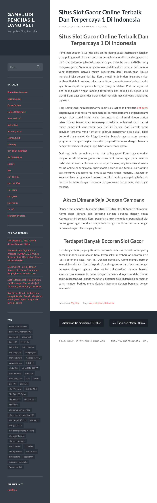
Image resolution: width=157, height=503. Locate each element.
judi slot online (28, 347)
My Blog (12, 144)
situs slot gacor (15, 378)
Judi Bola (12, 489)
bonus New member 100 (20, 331)
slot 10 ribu (13, 176)
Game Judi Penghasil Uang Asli (21, 20)
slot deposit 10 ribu (17, 420)
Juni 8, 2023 (66, 26)
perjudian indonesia (17, 150)
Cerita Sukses (14, 98)
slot (28, 378)
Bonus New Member (18, 92)
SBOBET (30, 363)
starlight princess (16, 215)
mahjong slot (31, 352)
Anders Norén (131, 341)
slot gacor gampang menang (21, 430)
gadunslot (13, 337)
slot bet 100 (14, 183)
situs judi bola (15, 373)
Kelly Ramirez (86, 26)
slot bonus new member (19, 410)
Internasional (14, 118)
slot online (29, 446)
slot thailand (14, 457)
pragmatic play (15, 363)
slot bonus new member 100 (21, 415)
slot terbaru (31, 451)
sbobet (11, 163)
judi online (13, 124)
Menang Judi (14, 137)
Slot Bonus (13, 404)
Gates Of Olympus (17, 111)
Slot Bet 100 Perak (17, 394)
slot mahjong (14, 446)
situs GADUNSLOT (30, 368)
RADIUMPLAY (15, 157)
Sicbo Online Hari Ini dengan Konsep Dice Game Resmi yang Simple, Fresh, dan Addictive (23, 270)
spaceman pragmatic (18, 462)
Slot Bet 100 (31, 389)
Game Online (14, 105)
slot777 (12, 384)
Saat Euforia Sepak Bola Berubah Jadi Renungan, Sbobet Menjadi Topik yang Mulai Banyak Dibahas (24, 283)
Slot (9, 170)
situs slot (29, 373)
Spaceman (28, 457)
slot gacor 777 (15, 425)
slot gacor (12, 196)
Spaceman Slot (15, 467)
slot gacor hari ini (16, 436)
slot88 (11, 209)
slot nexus (13, 202)
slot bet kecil (29, 399)
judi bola (25, 342)
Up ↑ (145, 341)
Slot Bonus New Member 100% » (129, 322)
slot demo (12, 189)
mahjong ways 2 (33, 358)
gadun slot (26, 337)
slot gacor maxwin (17, 441)
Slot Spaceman (15, 451)
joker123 (13, 342)
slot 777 (24, 384)
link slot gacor (15, 352)
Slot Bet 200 (14, 399)
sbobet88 (13, 368)
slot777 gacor (15, 389)
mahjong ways (15, 131)
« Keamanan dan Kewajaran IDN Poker (81, 322)
